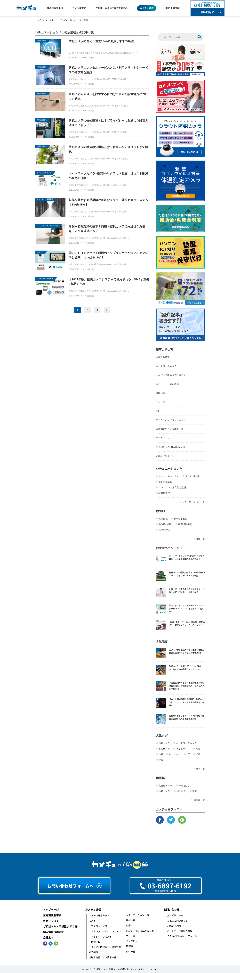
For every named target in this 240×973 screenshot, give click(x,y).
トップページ (51, 909)
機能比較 (160, 393)
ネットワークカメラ (44, 173)
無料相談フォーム (176, 915)
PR (157, 411)
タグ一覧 (130, 951)
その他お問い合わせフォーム (182, 936)
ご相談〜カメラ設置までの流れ (61, 926)
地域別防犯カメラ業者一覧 (169, 429)
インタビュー (133, 941)
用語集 (129, 946)
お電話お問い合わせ (177, 920)
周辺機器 (93, 952)
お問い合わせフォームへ (70, 886)
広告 (128, 925)
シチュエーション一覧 (137, 915)
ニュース (40, 252)
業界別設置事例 (55, 8)
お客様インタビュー (166, 456)
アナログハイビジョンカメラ (171, 420)
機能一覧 (130, 920)
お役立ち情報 (42, 40)
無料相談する (207, 12)
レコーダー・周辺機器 (45, 199)
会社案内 (48, 937)
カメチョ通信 (146, 8)
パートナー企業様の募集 (179, 931)
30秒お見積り (174, 925)
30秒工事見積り (174, 8)
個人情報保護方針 (53, 931)
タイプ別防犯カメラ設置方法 (47, 226)
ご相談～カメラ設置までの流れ (112, 8)
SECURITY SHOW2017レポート (172, 447)
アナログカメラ (164, 438)
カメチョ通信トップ (99, 915)
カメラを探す (79, 8)
